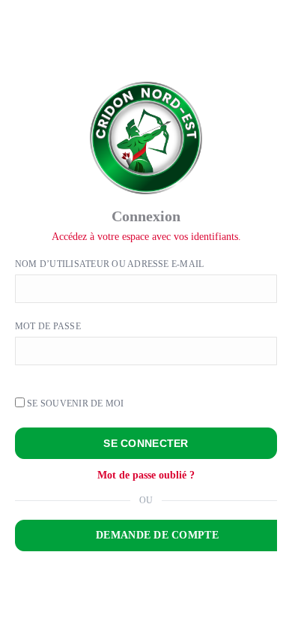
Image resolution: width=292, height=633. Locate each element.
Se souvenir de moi (74, 403)
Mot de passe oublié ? (146, 475)
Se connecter (145, 443)
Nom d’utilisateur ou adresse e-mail (109, 264)
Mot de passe (48, 326)
